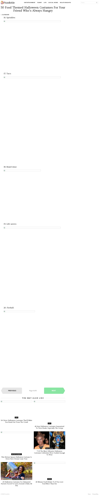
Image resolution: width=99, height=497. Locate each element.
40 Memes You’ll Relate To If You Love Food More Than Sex (49, 483)
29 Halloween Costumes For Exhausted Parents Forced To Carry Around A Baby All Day (16, 483)
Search (96, 2)
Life (45, 2)
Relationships (65, 2)
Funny (39, 2)
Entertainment (29, 2)
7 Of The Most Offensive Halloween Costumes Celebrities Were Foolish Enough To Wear (49, 453)
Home (89, 494)
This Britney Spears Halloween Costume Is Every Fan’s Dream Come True (16, 458)
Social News (53, 2)
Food (49, 479)
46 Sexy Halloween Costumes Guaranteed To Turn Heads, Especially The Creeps (49, 427)
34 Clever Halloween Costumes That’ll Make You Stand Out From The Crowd (16, 421)
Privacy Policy (95, 494)
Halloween (49, 448)
